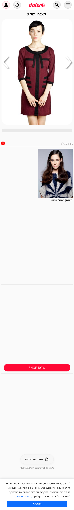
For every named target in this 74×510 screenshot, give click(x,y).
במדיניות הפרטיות (25, 496)
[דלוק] (37, 7)
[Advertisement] (37, 323)
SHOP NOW (37, 367)
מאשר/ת (37, 504)
